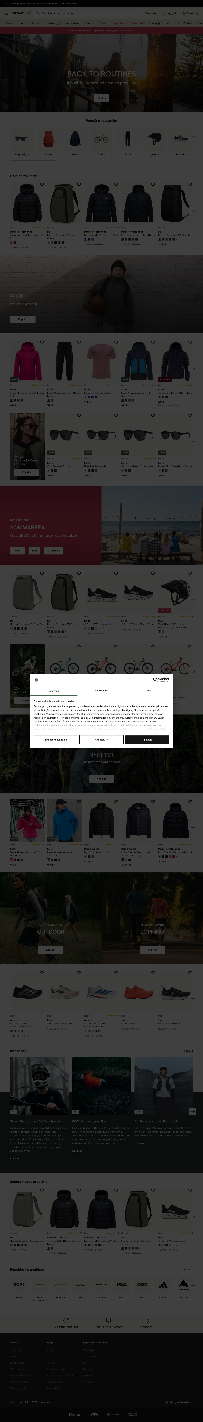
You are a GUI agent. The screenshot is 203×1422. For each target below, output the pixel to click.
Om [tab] (149, 690)
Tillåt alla (147, 739)
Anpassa (100, 739)
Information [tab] (101, 690)
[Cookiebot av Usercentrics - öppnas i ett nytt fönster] (155, 680)
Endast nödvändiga (56, 739)
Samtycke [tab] (54, 691)
